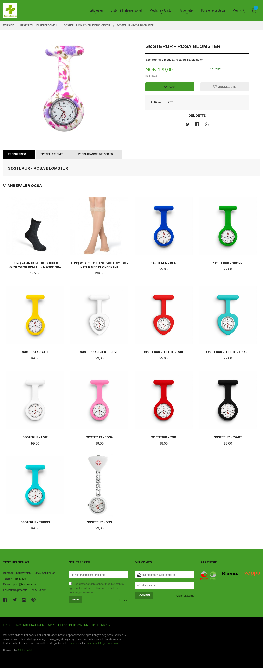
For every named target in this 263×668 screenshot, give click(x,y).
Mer (235, 10)
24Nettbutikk (25, 650)
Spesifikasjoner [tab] (52, 154)
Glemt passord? (185, 595)
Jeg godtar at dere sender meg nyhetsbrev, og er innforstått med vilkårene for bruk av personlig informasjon (97, 588)
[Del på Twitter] (187, 125)
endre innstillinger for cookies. (103, 643)
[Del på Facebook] (197, 125)
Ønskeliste (226, 86)
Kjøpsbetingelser (30, 624)
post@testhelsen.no (25, 584)
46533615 (20, 578)
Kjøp (172, 86)
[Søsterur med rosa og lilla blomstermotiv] (65, 88)
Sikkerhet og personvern (68, 624)
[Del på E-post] (206, 125)
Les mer (123, 600)
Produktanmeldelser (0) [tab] (95, 154)
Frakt (7, 624)
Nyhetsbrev (101, 624)
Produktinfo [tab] (17, 154)
